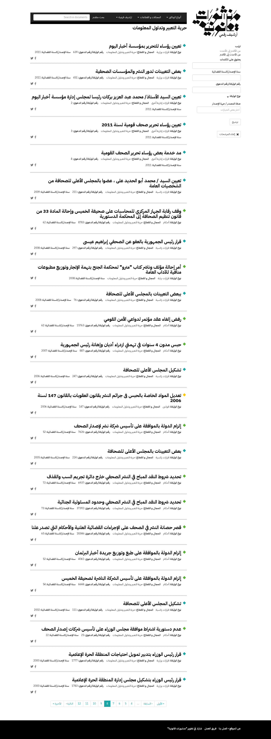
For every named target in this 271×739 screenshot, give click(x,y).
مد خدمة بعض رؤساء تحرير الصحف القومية (141, 152)
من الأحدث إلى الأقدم (230, 55)
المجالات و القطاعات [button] (150, 17)
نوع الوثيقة (235, 96)
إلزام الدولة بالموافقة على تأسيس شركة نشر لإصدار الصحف (127, 425)
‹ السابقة (148, 704)
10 (94, 704)
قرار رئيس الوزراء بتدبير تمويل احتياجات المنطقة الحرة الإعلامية (125, 654)
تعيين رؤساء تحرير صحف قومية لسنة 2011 (141, 124)
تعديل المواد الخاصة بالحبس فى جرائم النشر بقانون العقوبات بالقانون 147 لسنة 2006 (109, 398)
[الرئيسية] (216, 21)
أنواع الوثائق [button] (174, 17)
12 (79, 704)
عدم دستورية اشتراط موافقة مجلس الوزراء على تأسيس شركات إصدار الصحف (111, 629)
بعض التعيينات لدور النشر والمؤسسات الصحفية (138, 71)
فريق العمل (210, 729)
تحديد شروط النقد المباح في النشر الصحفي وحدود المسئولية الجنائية (119, 502)
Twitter (31, 58)
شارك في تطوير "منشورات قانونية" (184, 729)
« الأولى (160, 704)
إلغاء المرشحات (227, 134)
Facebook (35, 58)
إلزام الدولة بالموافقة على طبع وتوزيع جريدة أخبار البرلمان (128, 552)
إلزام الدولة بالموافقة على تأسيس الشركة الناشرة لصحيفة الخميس (121, 578)
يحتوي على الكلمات (230, 59)
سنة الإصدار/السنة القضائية (226, 72)
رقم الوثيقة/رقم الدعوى (228, 84)
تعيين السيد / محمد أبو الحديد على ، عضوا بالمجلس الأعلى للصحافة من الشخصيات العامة (114, 183)
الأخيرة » (57, 704)
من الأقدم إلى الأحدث (230, 51)
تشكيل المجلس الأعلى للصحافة (152, 370)
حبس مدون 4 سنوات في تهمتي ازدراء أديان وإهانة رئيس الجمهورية (120, 344)
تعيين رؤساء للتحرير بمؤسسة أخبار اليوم (145, 46)
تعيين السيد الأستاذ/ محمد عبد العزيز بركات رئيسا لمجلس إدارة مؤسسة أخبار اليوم (106, 96)
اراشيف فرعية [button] (125, 17)
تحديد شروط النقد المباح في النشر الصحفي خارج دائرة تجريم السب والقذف (114, 476)
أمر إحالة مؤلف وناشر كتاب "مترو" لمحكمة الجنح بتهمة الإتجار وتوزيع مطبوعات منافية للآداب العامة (109, 270)
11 (86, 704)
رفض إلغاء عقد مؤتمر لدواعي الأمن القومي (142, 319)
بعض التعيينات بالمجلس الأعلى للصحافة (144, 451)
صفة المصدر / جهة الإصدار (226, 104)
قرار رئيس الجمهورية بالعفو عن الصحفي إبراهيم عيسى (132, 241)
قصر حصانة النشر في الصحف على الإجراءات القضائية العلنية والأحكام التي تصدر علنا (106, 527)
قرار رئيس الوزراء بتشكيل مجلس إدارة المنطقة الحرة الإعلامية (126, 679)
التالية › (69, 704)
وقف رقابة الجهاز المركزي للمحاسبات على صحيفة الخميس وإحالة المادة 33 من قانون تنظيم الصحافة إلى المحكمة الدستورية (108, 214)
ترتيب (238, 46)
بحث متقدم (98, 17)
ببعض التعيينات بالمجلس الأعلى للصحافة (143, 293)
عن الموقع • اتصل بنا (230, 729)
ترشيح (235, 122)
